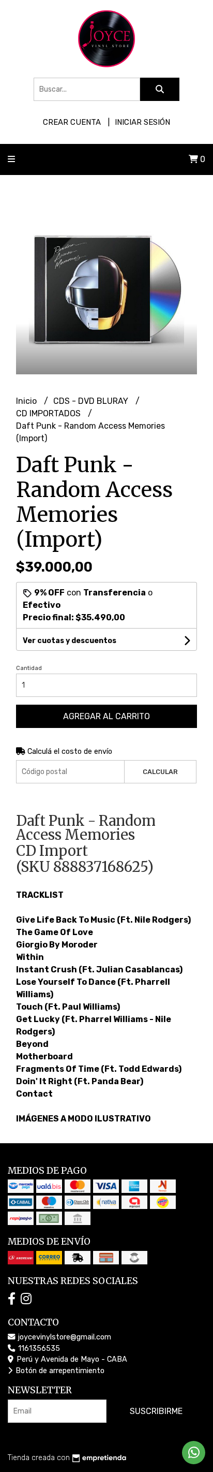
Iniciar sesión (142, 122)
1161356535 (38, 1348)
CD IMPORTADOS (49, 413)
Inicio (27, 401)
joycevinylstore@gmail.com (63, 1337)
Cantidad (29, 668)
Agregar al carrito (106, 716)
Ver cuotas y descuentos (69, 640)
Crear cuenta (72, 122)
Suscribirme (156, 1411)
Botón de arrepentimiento (58, 1370)
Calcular (160, 772)
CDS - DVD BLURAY (91, 401)
